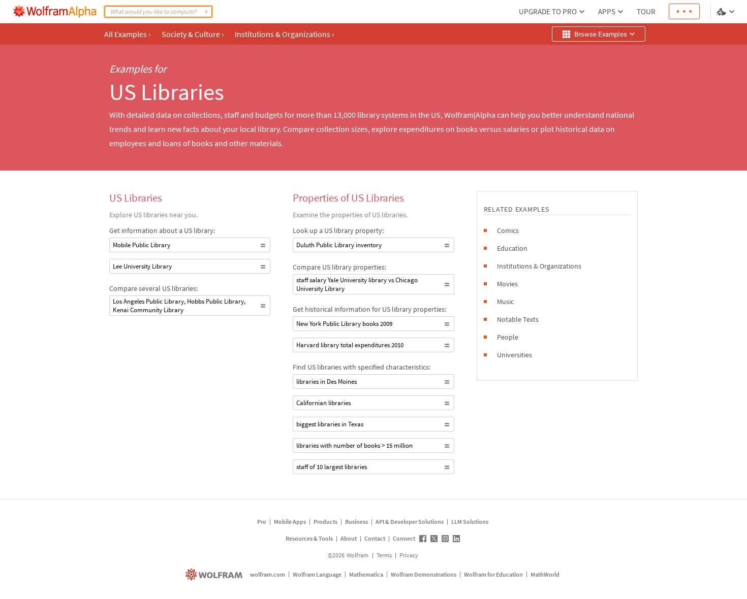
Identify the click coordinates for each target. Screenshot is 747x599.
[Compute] (206, 11)
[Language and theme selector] (726, 11)
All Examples (127, 34)
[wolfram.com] (215, 574)
